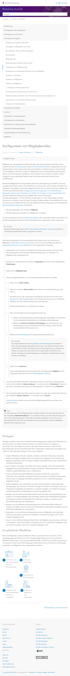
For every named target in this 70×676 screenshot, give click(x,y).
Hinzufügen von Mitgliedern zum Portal (18, 47)
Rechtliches (51, 672)
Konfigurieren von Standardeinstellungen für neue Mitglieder (25, 71)
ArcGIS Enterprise (12, 3)
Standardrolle (14, 299)
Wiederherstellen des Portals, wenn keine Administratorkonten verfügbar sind (30, 96)
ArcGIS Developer (42, 641)
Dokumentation (8, 647)
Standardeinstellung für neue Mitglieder (17, 245)
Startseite (6, 629)
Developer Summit (9, 667)
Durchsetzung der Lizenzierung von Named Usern (21, 92)
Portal (4, 632)
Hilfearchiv (39, 152)
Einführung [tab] (8, 26)
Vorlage (25, 299)
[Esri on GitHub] (43, 657)
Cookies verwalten (41, 672)
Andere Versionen (25, 152)
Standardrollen (11, 400)
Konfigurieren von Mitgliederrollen (17, 67)
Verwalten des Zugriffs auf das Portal (17, 42)
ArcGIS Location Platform (44, 638)
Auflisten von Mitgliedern (14, 83)
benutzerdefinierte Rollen (41, 167)
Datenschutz (31, 672)
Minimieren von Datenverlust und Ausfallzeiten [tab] (20, 124)
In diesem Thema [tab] (9, 158)
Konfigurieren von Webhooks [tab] (15, 120)
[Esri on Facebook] (40, 657)
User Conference (8, 664)
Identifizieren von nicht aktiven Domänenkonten (21, 100)
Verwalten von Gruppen (13, 75)
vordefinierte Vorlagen (30, 218)
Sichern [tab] (7, 112)
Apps (4, 644)
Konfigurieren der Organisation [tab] (15, 30)
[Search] (56, 3)
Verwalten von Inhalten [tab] (12, 108)
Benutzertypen (10, 55)
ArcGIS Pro (39, 632)
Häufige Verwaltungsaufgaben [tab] (15, 128)
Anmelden (64, 3)
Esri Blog (5, 661)
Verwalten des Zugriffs (18, 19)
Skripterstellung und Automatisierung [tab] (17, 132)
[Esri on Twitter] (37, 657)
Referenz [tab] (8, 137)
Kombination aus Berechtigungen (42, 343)
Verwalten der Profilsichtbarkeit (15, 104)
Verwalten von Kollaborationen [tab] (15, 116)
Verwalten (6, 19)
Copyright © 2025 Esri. (9, 672)
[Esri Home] (39, 651)
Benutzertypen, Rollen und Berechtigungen (19, 51)
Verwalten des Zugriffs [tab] (12, 38)
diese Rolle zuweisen (18, 243)
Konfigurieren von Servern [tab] (14, 34)
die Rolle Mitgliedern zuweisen (40, 373)
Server (5, 635)
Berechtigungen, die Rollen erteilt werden (19, 63)
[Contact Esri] (46, 657)
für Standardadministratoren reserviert (40, 229)
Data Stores (6, 638)
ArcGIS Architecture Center (45, 647)
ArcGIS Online (40, 629)
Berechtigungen (20, 167)
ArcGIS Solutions (41, 644)
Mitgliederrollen (11, 59)
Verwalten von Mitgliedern (14, 79)
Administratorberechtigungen (13, 205)
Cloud (5, 641)
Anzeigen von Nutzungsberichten (18, 87)
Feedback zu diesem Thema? (57, 608)
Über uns (5, 655)
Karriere (5, 658)
